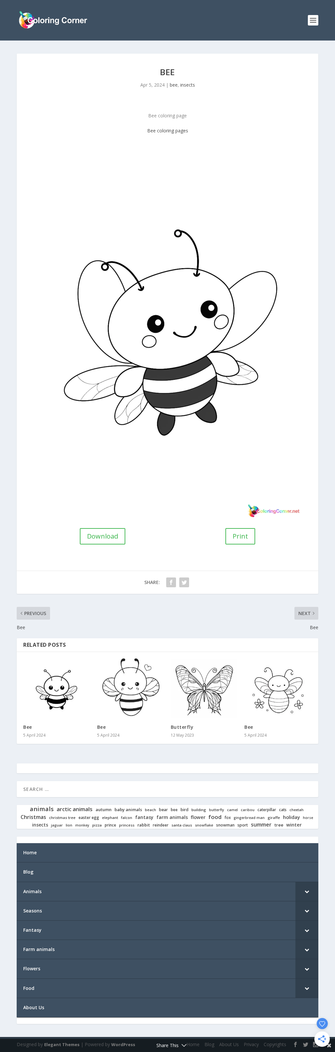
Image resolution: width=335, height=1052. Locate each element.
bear (163, 809)
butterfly (216, 810)
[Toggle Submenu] (306, 891)
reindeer (160, 825)
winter (294, 825)
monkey (82, 825)
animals (42, 809)
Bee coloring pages (167, 130)
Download (102, 536)
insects (187, 85)
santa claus (181, 825)
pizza (97, 825)
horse (308, 818)
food (214, 817)
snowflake (204, 825)
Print (240, 536)
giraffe (274, 817)
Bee (27, 727)
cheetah (297, 810)
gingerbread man (249, 818)
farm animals (172, 817)
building (198, 810)
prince (110, 825)
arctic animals (75, 809)
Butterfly (182, 727)
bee (174, 85)
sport (243, 825)
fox (227, 817)
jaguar (57, 825)
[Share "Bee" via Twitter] (184, 582)
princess (126, 825)
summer (261, 824)
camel (232, 810)
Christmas (33, 817)
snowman (225, 825)
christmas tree (62, 817)
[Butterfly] (204, 688)
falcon (126, 817)
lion (69, 825)
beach (150, 810)
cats (283, 809)
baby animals (128, 809)
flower (198, 817)
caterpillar (266, 809)
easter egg (89, 817)
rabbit (143, 825)
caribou (248, 810)
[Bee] (56, 688)
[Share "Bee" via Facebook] (171, 582)
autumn (104, 809)
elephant (110, 817)
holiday (291, 817)
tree (278, 825)
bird (184, 809)
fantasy (144, 817)
